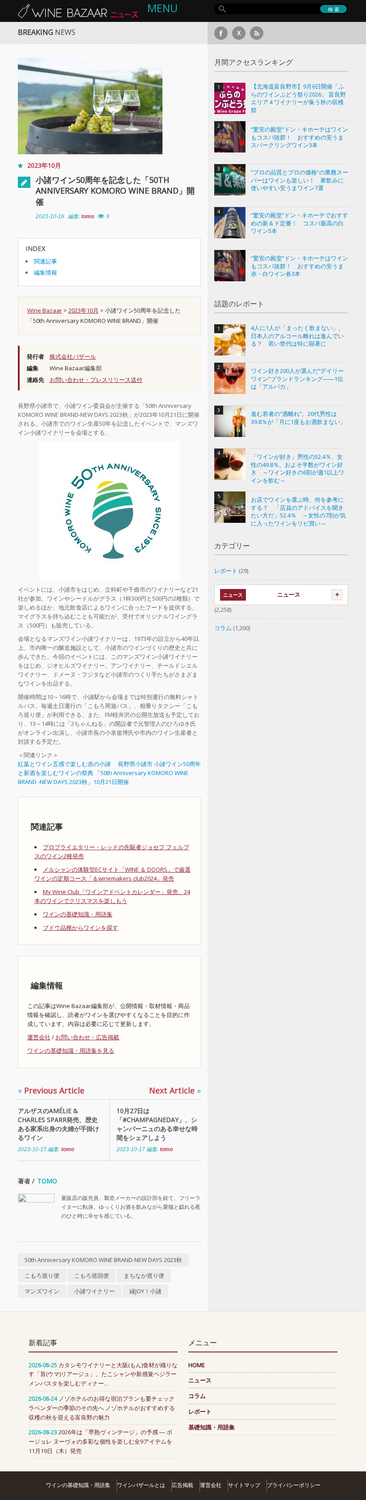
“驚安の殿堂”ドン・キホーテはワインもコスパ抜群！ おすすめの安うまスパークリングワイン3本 (299, 137)
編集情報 (45, 272)
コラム (223, 628)
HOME (196, 1365)
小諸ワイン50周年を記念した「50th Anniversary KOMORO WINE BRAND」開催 (115, 190)
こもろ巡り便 (42, 1275)
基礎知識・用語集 (211, 1427)
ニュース (288, 594)
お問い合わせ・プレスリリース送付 (96, 380)
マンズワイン (42, 1291)
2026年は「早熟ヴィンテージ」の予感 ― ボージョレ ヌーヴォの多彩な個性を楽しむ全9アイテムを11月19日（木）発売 (100, 1441)
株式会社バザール (73, 356)
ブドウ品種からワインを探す (80, 928)
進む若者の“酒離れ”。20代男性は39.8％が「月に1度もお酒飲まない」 (298, 418)
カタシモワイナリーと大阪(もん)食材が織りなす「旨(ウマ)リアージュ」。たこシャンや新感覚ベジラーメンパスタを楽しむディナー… (103, 1374)
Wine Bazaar (44, 310)
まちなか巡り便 (144, 1275)
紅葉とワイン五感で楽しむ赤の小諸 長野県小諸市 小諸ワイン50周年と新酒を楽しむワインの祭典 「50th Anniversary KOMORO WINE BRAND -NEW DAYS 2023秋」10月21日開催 (109, 773)
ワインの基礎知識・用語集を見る (70, 1051)
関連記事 (45, 261)
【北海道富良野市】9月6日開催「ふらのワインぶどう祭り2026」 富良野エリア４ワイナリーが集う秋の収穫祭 (298, 98)
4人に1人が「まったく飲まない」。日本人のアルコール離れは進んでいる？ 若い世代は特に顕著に (297, 335)
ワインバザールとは (141, 1485)
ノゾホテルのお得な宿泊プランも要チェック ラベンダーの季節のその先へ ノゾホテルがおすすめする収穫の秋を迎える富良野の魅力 (102, 1407)
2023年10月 (44, 165)
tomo (87, 216)
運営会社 (38, 1037)
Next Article (175, 1090)
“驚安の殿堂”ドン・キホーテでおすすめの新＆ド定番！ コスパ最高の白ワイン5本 (299, 223)
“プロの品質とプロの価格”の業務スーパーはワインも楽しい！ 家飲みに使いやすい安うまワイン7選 (299, 180)
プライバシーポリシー (293, 1485)
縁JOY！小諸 (145, 1291)
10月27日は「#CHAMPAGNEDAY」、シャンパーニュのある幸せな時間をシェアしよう (157, 1124)
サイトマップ (244, 1485)
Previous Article (51, 1090)
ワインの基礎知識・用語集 (77, 914)
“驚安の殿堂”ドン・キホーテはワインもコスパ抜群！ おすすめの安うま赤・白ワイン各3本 (299, 266)
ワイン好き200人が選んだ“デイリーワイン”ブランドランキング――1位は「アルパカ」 (297, 378)
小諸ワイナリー (94, 1291)
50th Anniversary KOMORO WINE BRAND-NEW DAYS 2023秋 (103, 1260)
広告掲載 (182, 1485)
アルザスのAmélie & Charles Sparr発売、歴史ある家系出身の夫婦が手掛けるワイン (58, 1124)
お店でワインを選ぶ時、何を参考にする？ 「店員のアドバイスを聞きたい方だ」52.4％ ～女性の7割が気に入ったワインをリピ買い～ (298, 511)
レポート (225, 571)
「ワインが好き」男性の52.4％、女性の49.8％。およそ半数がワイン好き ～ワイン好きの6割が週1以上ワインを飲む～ (297, 468)
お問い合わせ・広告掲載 (87, 1037)
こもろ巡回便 (91, 1275)
